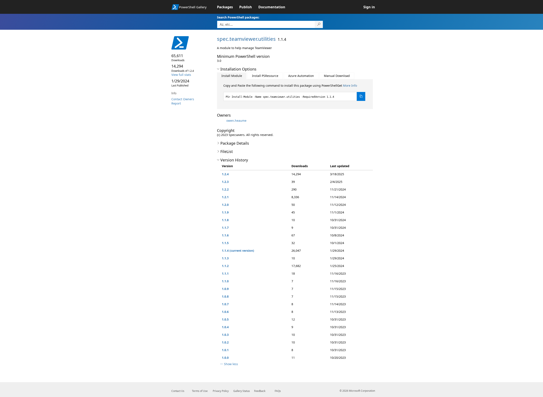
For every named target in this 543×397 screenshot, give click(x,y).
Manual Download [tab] (337, 76)
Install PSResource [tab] (265, 76)
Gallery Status (241, 391)
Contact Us (177, 391)
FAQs (278, 391)
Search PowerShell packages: (238, 17)
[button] (218, 69)
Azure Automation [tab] (301, 76)
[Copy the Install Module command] (361, 96)
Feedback (259, 391)
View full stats (181, 75)
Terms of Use (200, 391)
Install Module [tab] (231, 76)
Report (176, 103)
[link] (228, 7)
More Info (350, 85)
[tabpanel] (294, 92)
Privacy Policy (221, 391)
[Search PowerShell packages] (319, 24)
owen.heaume (236, 121)
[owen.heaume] (221, 121)
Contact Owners (182, 99)
